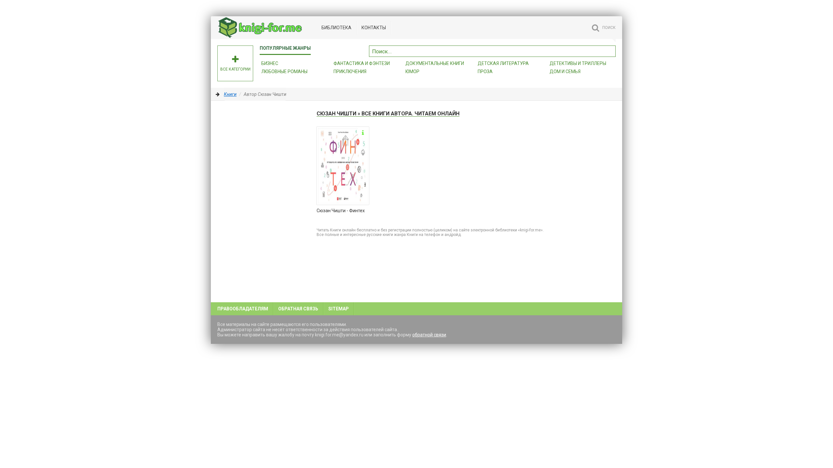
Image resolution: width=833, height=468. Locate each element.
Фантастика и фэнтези (362, 63)
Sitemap (338, 308)
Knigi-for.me (266, 27)
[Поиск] (611, 50)
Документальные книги (434, 63)
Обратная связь (298, 308)
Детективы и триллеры (578, 63)
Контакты (374, 27)
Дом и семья (565, 71)
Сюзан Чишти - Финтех (341, 210)
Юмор (412, 71)
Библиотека (336, 27)
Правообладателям (242, 308)
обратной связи (429, 334)
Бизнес (269, 63)
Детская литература (503, 63)
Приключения (350, 71)
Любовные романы (284, 71)
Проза (485, 71)
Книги (230, 94)
